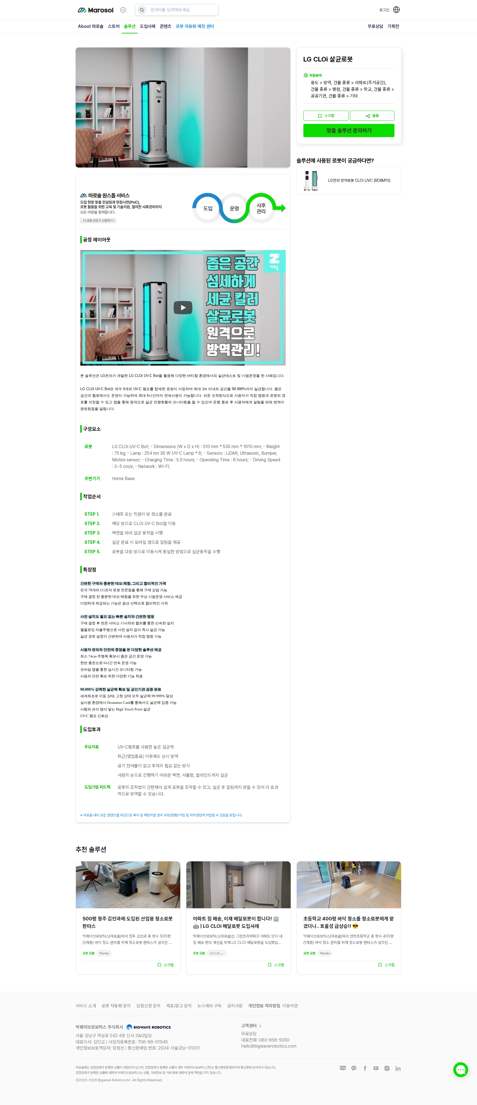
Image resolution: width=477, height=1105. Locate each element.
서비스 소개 (86, 1005)
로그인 (384, 10)
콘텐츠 (165, 26)
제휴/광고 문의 (179, 1005)
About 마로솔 (91, 26)
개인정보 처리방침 (264, 1005)
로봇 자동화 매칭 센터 (195, 26)
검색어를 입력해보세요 (170, 9)
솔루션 (130, 26)
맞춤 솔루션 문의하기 (349, 130)
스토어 (114, 26)
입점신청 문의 (148, 1005)
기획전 (393, 26)
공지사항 (235, 1005)
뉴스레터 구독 (209, 1005)
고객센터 (249, 1025)
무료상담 (375, 26)
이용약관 (290, 1005)
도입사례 (147, 26)
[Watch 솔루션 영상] (183, 308)
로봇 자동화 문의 (116, 1005)
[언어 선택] (396, 10)
